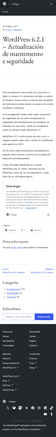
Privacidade (8, 345)
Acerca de (7, 331)
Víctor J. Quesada (13, 30)
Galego (12, 401)
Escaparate (34, 331)
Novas (5, 12)
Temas (32, 336)
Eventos (33, 358)
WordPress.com (11, 376)
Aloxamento (8, 341)
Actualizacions (13, 289)
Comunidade (12, 293)
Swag (33, 367)
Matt (6, 380)
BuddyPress (10, 390)
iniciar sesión (17, 247)
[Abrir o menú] (52, 4)
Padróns (33, 345)
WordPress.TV (11, 367)
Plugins (32, 341)
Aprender (7, 354)
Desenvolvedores (11, 363)
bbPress (8, 385)
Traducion (11, 297)
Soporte (6, 358)
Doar (33, 363)
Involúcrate (34, 354)
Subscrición (44, 316)
